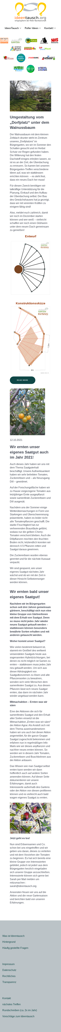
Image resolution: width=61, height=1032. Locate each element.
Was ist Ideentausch (13, 936)
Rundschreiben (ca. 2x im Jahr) (19, 1010)
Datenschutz (9, 970)
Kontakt (6, 998)
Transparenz (9, 982)
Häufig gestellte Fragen (15, 948)
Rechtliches (8, 976)
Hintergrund (8, 942)
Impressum (8, 964)
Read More (22, 380)
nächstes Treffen (11, 1004)
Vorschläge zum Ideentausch (18, 1016)
